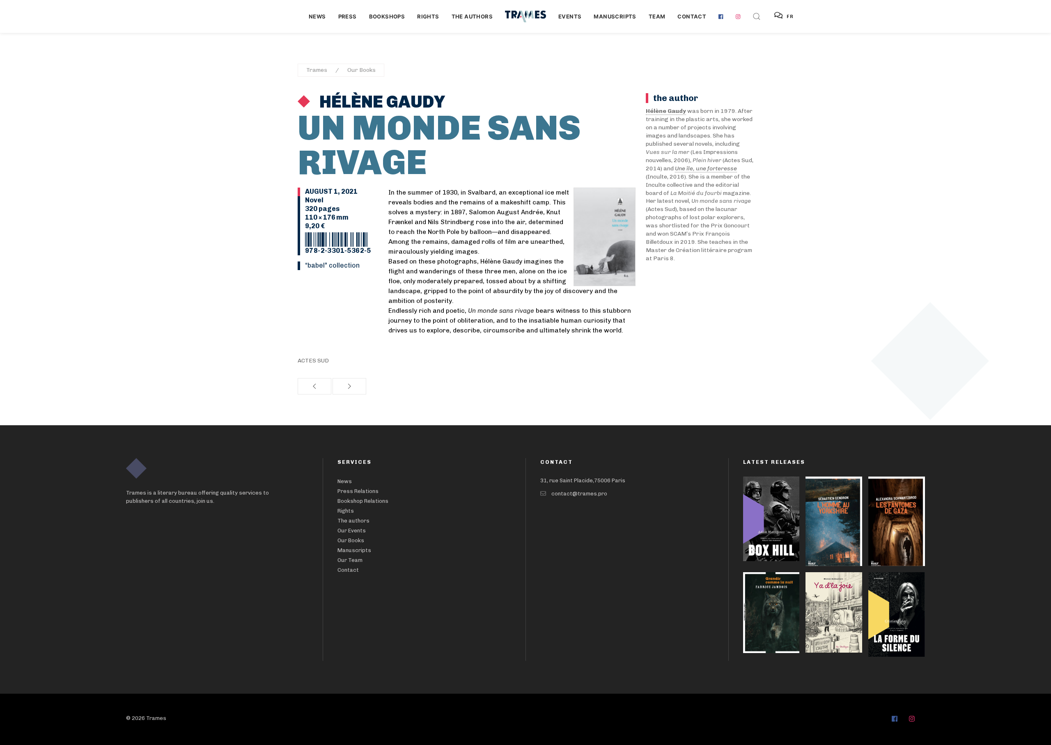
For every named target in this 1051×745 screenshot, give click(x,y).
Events (569, 16)
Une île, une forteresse (706, 168)
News (317, 16)
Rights (428, 16)
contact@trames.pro (579, 494)
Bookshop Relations (362, 501)
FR (790, 16)
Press (347, 16)
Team (657, 16)
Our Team (350, 560)
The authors (472, 16)
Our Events (351, 530)
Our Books (361, 69)
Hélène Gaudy (380, 102)
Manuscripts (615, 16)
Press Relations (358, 491)
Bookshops (387, 16)
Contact (691, 16)
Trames (316, 69)
